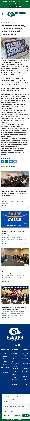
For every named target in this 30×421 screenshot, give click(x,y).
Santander (25, 369)
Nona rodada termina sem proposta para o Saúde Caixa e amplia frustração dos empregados (14, 193)
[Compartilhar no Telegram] (11, 161)
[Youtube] (19, 6)
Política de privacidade (5, 371)
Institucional (5, 356)
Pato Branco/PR (15, 378)
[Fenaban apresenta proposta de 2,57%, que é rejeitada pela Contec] (15, 295)
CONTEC (25, 382)
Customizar (7, 415)
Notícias (5, 362)
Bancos (5, 359)
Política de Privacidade (9, 411)
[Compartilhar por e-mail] (15, 161)
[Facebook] (10, 6)
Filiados (5, 364)
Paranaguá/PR (15, 364)
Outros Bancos (25, 375)
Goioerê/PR (15, 371)
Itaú (25, 366)
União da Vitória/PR (15, 383)
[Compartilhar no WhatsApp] (6, 161)
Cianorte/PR (15, 356)
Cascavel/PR (15, 353)
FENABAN (25, 379)
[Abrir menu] (2, 14)
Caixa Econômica (25, 362)
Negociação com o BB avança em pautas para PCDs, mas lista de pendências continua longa (14, 271)
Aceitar (26, 415)
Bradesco (25, 358)
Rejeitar (17, 415)
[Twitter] (16, 6)
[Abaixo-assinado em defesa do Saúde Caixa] (15, 219)
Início (5, 353)
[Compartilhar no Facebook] (2, 161)
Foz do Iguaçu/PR (15, 360)
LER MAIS (5, 205)
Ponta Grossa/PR (15, 368)
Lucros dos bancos (25, 386)
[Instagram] (13, 6)
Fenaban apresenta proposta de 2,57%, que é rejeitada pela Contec (14, 308)
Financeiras (25, 371)
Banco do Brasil (25, 354)
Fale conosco (5, 367)
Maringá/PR (15, 374)
